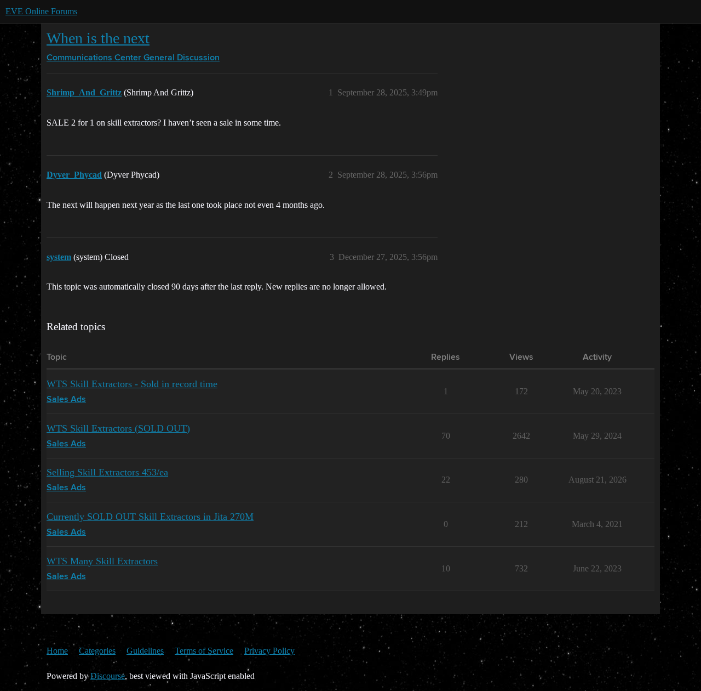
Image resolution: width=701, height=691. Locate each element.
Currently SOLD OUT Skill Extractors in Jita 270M (150, 516)
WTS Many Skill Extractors (102, 561)
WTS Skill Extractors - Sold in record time (132, 383)
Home (57, 650)
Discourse (107, 676)
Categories (97, 650)
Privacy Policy (269, 650)
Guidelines (145, 650)
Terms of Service (204, 650)
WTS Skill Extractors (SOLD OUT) (118, 428)
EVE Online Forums (41, 11)
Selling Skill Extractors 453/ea (107, 472)
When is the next (98, 38)
